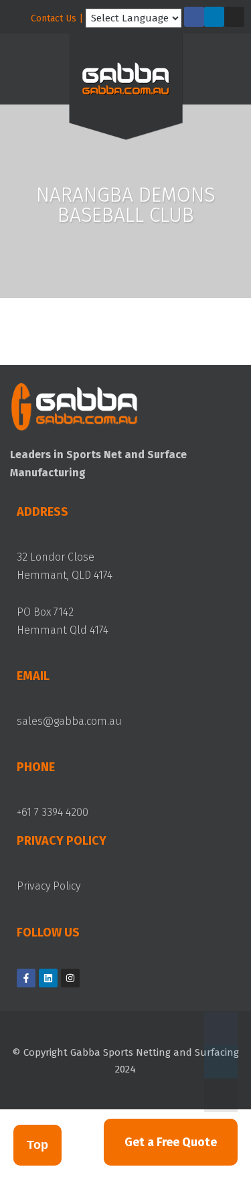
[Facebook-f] (194, 17)
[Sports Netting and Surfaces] (126, 89)
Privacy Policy (48, 886)
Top (37, 1145)
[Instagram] (234, 17)
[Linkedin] (214, 17)
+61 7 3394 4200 (52, 812)
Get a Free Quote (170, 1142)
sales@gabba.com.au (69, 721)
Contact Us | (57, 18)
